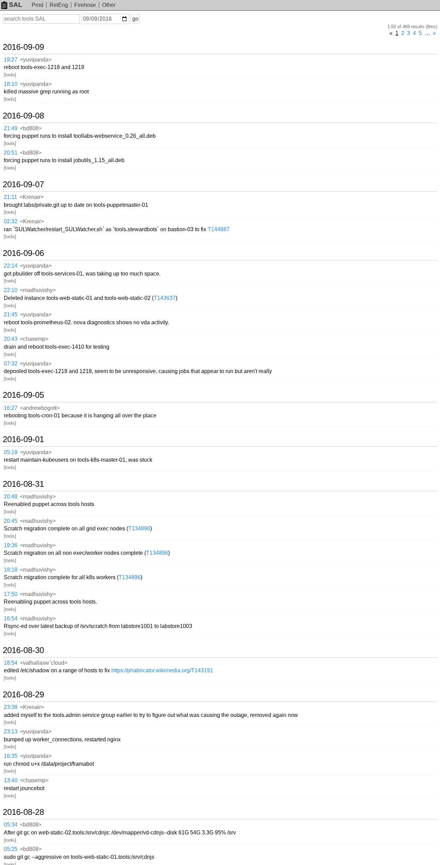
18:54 (11, 663)
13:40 (11, 780)
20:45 (11, 521)
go (135, 19)
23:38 (11, 707)
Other (109, 5)
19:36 (11, 545)
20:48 (11, 496)
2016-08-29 (23, 694)
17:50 (11, 594)
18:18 (11, 570)
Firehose (85, 5)
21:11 (10, 197)
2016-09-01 (23, 439)
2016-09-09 (23, 47)
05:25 (11, 849)
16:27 (11, 408)
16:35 (11, 756)
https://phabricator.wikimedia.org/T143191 (162, 670)
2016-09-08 (23, 116)
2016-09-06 (23, 253)
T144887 (219, 229)
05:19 (11, 452)
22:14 (11, 266)
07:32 (11, 364)
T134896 (139, 528)
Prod (37, 5)
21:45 (11, 314)
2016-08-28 (23, 812)
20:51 (11, 153)
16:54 (11, 618)
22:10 (11, 290)
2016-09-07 (23, 184)
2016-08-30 (23, 650)
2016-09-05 (23, 395)
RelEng (59, 5)
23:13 (11, 731)
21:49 (11, 128)
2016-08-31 (23, 484)
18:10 (11, 84)
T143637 (165, 298)
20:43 (11, 339)
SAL (15, 4)
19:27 (11, 60)
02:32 (11, 221)
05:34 (11, 825)
